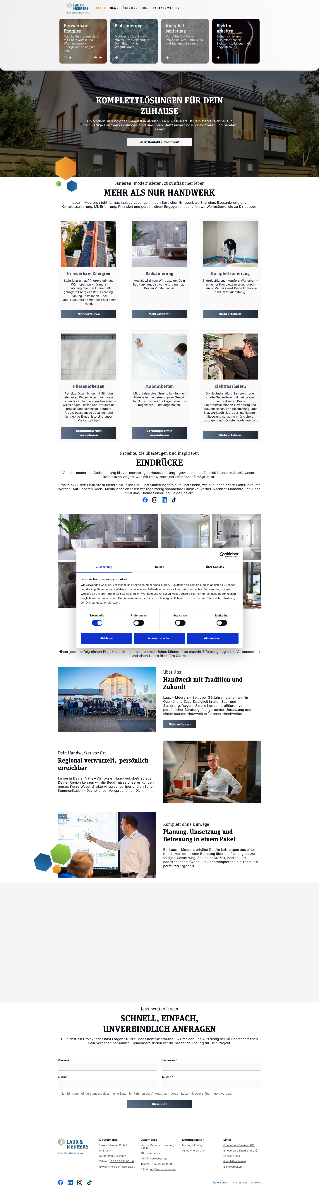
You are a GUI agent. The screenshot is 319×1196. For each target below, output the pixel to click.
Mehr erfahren (89, 314)
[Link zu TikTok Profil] (173, 500)
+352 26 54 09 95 (162, 1163)
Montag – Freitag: (192, 1145)
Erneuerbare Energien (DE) (239, 1145)
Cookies (256, 1182)
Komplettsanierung (234, 1161)
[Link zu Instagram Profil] (164, 500)
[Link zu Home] (73, 1146)
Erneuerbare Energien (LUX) (240, 1150)
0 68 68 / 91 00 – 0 (122, 1161)
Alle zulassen (212, 638)
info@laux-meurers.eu (121, 1166)
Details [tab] (159, 566)
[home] (78, 8)
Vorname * (64, 1060)
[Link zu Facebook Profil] (145, 500)
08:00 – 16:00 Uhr (193, 1150)
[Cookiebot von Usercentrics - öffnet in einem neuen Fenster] (222, 555)
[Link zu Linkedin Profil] (70, 1182)
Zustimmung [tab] (104, 566)
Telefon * (167, 1076)
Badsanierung (231, 1156)
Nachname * (169, 1060)
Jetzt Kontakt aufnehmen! (159, 142)
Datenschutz (221, 1182)
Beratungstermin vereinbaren (89, 433)
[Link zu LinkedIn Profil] (154, 500)
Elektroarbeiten (232, 1166)
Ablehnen (106, 638)
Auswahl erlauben (159, 638)
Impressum (240, 1182)
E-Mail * (62, 1076)
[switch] (138, 623)
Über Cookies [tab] (215, 566)
